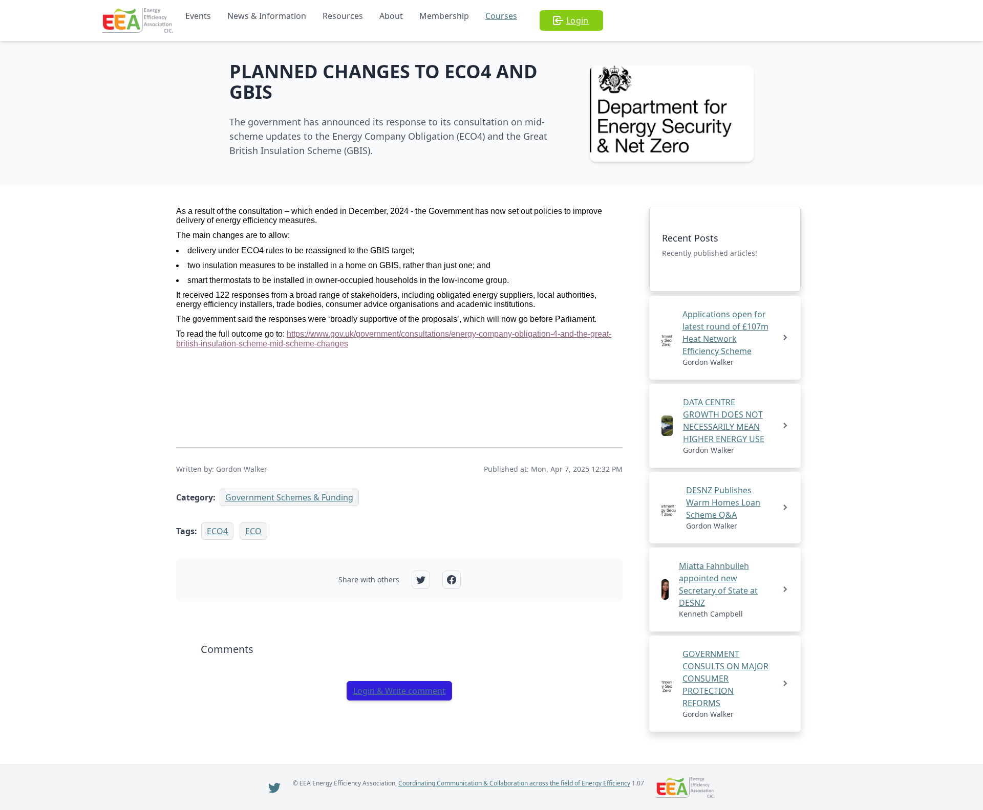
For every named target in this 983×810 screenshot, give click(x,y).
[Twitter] (274, 787)
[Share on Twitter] (421, 580)
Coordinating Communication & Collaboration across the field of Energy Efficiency (514, 783)
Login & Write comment (399, 690)
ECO (253, 531)
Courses (501, 15)
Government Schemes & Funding (289, 497)
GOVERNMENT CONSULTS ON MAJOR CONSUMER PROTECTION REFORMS (725, 678)
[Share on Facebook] (451, 580)
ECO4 (217, 531)
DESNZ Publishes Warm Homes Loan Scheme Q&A (723, 502)
